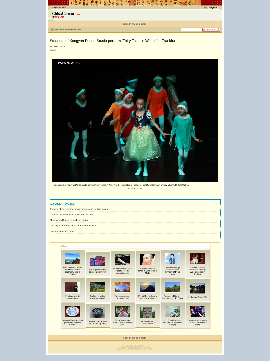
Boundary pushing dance (62, 231)
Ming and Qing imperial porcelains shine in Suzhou (72, 322)
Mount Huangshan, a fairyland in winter (147, 297)
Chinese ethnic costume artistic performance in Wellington (79, 209)
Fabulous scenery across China (122, 297)
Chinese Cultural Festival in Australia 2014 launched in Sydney (197, 270)
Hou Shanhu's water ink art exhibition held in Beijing (172, 322)
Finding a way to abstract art (72, 297)
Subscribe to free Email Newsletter (68, 29)
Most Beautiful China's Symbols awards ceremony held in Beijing (72, 270)
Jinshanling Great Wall (197, 297)
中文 (206, 7)
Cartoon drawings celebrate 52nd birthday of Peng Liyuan (172, 270)
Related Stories (62, 204)
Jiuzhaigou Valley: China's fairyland (97, 297)
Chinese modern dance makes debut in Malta (72, 214)
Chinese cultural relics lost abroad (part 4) (97, 322)
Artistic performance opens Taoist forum (98, 271)
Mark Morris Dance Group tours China (69, 220)
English (213, 7)
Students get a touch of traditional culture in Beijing (197, 322)
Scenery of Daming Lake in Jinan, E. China (172, 297)
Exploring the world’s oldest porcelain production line (122, 270)
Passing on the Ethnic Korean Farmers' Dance (73, 225)
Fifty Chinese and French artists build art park (123, 322)
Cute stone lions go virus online (147, 322)
